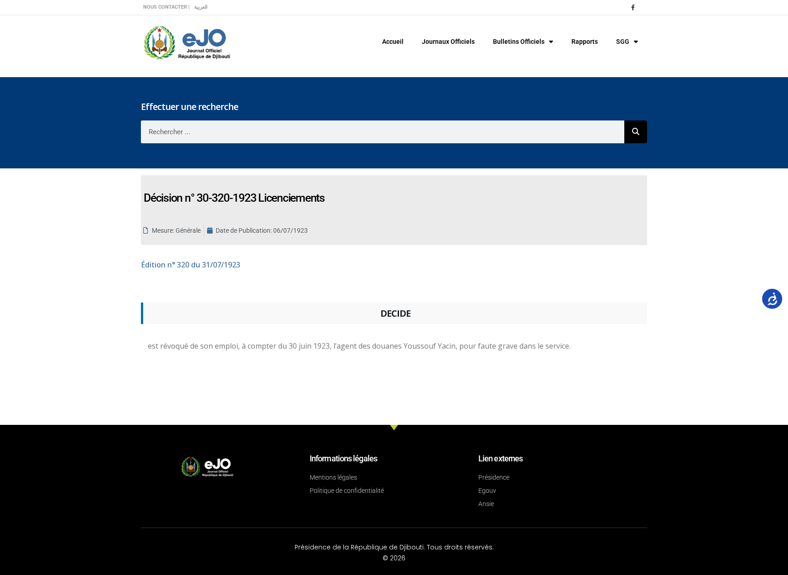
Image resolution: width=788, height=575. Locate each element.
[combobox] (382, 131)
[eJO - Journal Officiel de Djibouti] (186, 41)
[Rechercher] (635, 131)
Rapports (584, 41)
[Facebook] (633, 7)
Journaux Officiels (448, 41)
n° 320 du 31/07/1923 (190, 265)
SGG (622, 41)
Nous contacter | (166, 7)
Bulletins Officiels (518, 41)
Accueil (393, 41)
